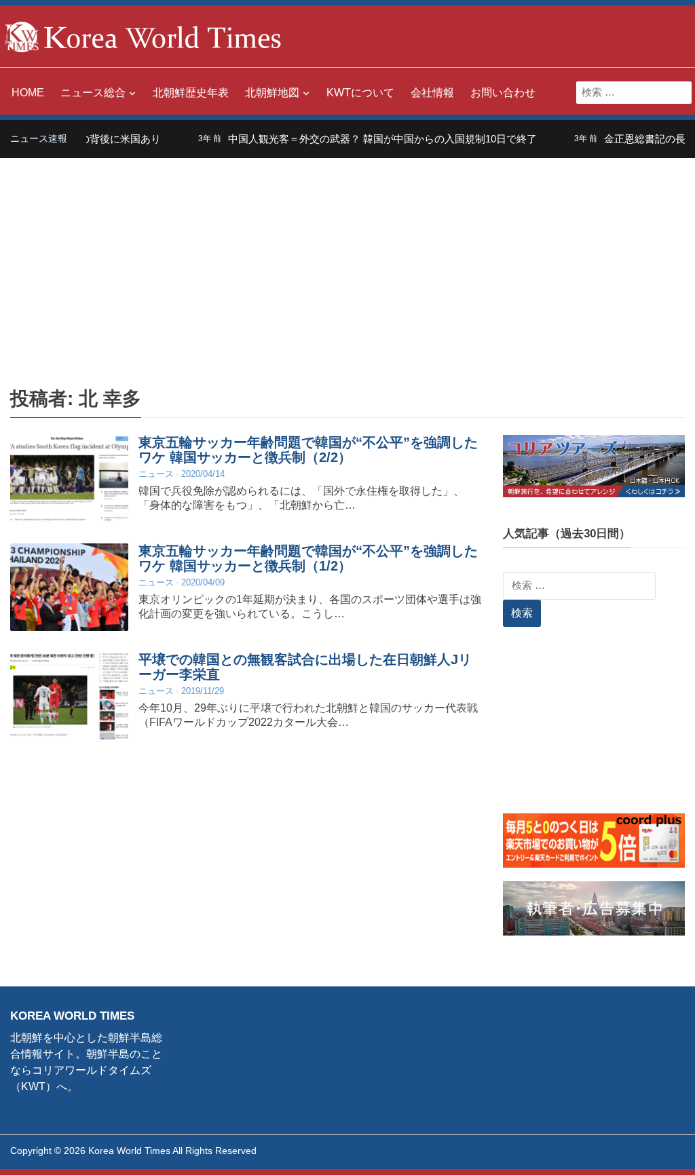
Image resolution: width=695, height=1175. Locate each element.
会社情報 (432, 92)
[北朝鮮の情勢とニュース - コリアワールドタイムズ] (143, 35)
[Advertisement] (347, 260)
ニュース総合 (93, 92)
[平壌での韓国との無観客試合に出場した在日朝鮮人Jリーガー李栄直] (69, 695)
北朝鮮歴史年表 (191, 92)
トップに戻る (650, 1148)
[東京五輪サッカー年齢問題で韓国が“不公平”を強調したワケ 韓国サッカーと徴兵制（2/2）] (69, 478)
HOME (28, 92)
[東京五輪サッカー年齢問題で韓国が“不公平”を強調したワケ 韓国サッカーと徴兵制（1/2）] (69, 587)
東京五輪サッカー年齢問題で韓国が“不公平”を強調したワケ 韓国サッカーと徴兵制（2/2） (308, 450)
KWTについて (360, 92)
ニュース (156, 474)
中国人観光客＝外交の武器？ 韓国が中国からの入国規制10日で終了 (364, 139)
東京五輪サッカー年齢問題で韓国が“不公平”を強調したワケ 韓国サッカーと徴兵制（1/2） (308, 558)
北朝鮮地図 (272, 92)
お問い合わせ (503, 92)
